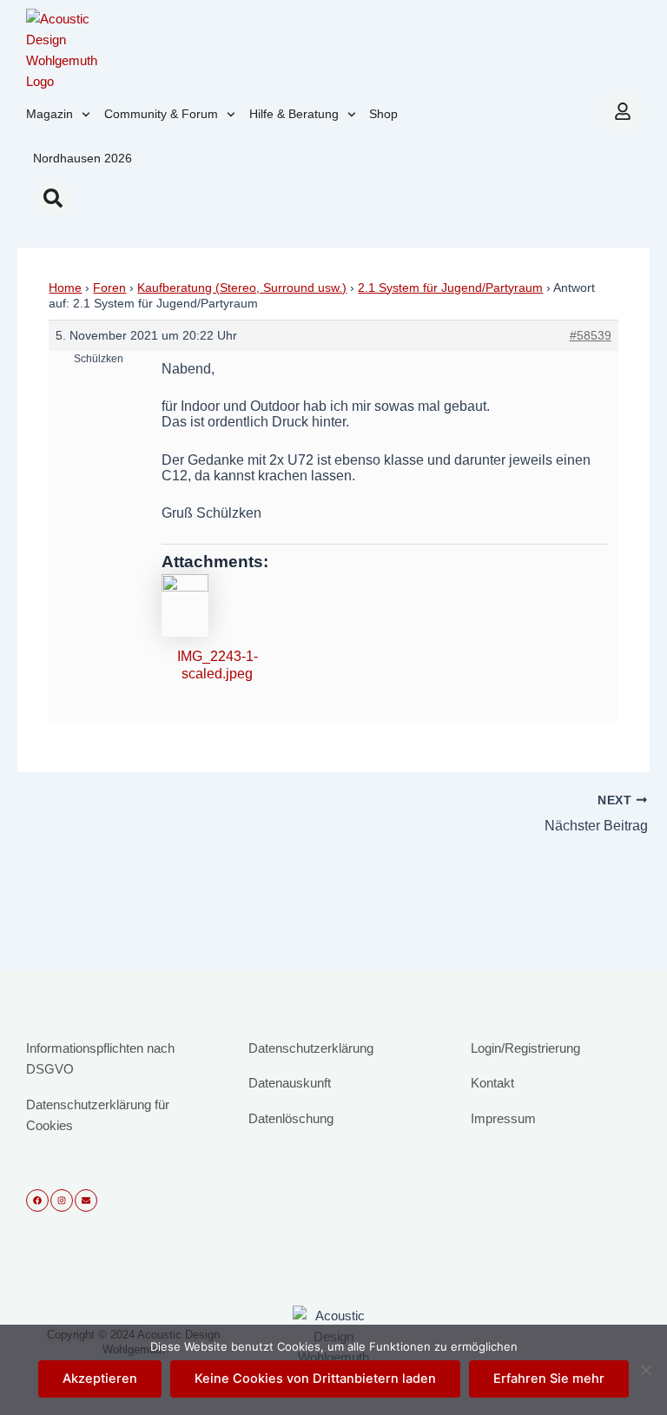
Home (65, 287)
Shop (383, 114)
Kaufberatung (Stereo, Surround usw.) (242, 287)
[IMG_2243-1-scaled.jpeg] (217, 605)
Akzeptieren (100, 1378)
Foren (109, 287)
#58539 (590, 335)
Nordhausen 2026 (82, 158)
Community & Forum (161, 114)
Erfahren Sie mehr (548, 1378)
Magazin (49, 114)
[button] (53, 198)
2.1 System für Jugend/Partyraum (450, 287)
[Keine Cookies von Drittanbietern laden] (645, 1370)
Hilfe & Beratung (294, 114)
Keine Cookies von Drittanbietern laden (315, 1378)
